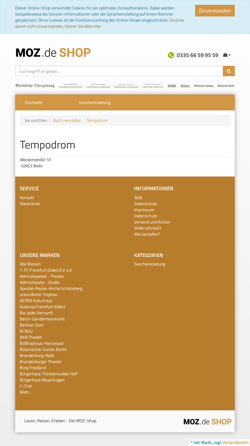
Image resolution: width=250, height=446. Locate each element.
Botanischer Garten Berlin (43, 349)
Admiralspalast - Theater (42, 276)
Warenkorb (30, 203)
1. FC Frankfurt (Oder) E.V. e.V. (46, 270)
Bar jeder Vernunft (36, 312)
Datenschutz (145, 203)
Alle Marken (30, 264)
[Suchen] (229, 71)
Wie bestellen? (147, 234)
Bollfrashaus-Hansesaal (41, 343)
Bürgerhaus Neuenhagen (42, 379)
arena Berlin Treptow (38, 294)
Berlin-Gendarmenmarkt (42, 319)
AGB (138, 197)
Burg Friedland (33, 367)
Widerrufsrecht (147, 228)
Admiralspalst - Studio (39, 282)
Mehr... (26, 392)
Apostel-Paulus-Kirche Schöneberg (51, 288)
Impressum (144, 209)
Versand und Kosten (152, 222)
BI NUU (26, 331)
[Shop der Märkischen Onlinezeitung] (207, 421)
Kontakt (27, 197)
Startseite (34, 102)
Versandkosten (235, 442)
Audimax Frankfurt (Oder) (42, 306)
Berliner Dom (32, 325)
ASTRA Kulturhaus (36, 300)
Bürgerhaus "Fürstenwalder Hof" (49, 373)
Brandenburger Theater (41, 361)
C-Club (26, 386)
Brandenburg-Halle (37, 355)
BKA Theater (31, 337)
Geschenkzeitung (94, 102)
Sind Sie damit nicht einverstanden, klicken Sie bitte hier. (99, 23)
